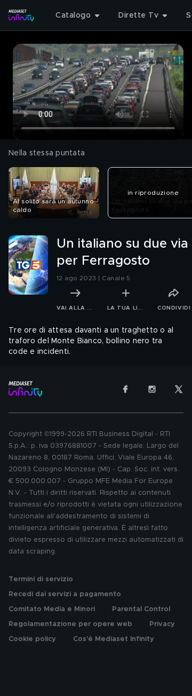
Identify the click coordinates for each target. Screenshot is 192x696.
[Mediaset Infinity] (21, 15)
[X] (178, 389)
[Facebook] (125, 389)
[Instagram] (152, 389)
